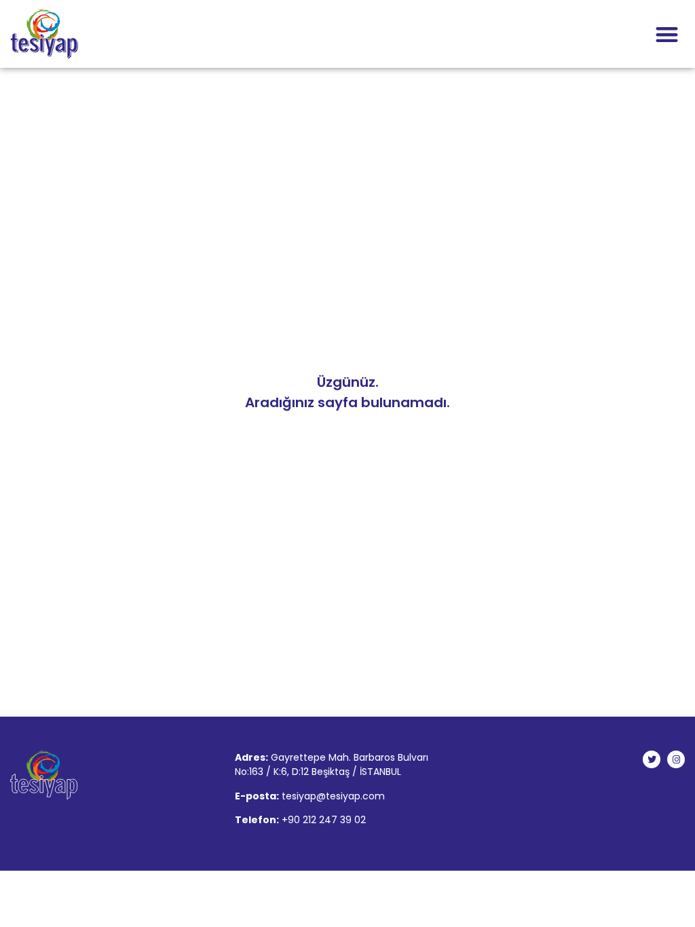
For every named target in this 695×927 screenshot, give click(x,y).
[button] (667, 34)
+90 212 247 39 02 (324, 820)
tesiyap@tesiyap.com (333, 796)
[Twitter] (651, 759)
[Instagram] (676, 759)
